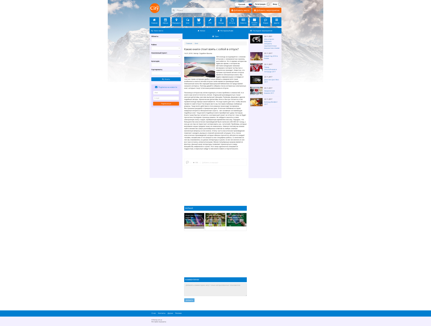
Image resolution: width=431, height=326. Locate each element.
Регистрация (260, 4)
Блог (196, 43)
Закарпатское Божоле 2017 (269, 92)
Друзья (170, 313)
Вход (275, 4)
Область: (155, 36)
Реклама (178, 313)
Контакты (161, 313)
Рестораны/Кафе (226, 31)
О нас (154, 313)
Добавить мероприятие (267, 10)
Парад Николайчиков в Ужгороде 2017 (270, 69)
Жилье (202, 31)
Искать (167, 79)
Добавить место (241, 10)
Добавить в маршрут (210, 162)
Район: (154, 45)
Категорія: (155, 61)
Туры (216, 36)
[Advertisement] (166, 142)
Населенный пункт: (159, 53)
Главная (189, 43)
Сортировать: (157, 69)
